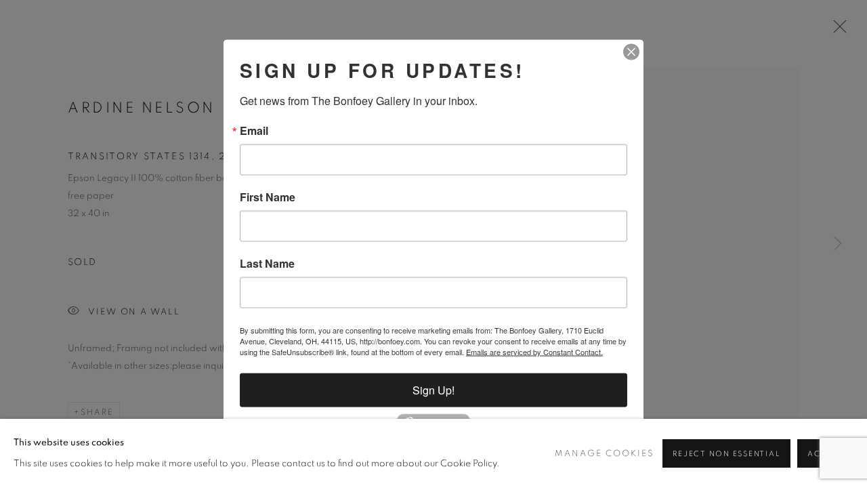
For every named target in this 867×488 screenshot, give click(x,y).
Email (254, 130)
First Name (267, 197)
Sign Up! (433, 390)
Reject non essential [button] (726, 454)
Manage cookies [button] (604, 453)
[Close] (631, 52)
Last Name (267, 263)
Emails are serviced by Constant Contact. (534, 351)
